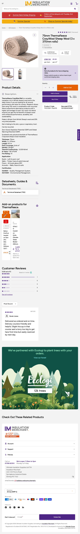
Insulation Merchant (48, 523)
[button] (3, 3)
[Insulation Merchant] (37, 3)
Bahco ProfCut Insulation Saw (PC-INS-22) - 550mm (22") (6, 239)
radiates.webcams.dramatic (25, 480)
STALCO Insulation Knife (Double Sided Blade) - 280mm (15, 235)
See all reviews (7, 294)
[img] (9, 312)
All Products (12, 27)
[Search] (75, 9)
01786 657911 (10, 463)
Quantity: (45, 83)
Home (3, 27)
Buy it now (55, 99)
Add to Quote (55, 93)
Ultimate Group (70, 526)
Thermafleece (48, 47)
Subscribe (57, 517)
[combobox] (40, 9)
